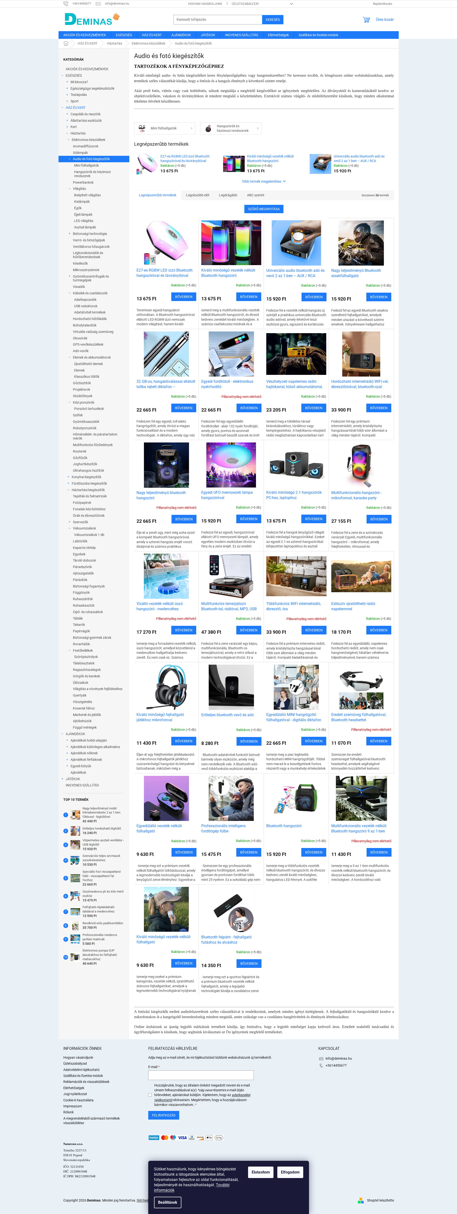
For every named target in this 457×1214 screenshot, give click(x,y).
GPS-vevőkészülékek (88, 344)
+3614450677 (336, 1065)
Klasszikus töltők (86, 376)
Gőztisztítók (82, 383)
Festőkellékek (83, 650)
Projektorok (81, 389)
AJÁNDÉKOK (75, 734)
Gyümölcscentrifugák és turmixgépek (91, 278)
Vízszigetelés (82, 702)
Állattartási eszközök (86, 120)
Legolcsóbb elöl (197, 195)
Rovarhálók (81, 644)
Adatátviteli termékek (90, 312)
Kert (74, 127)
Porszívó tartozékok (89, 409)
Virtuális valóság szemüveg (93, 332)
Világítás (79, 189)
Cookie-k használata (78, 1100)
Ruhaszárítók (83, 599)
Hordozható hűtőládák (90, 319)
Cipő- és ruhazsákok (88, 612)
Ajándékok (78, 772)
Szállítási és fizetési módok (83, 1076)
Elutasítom (261, 1172)
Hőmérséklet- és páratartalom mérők (95, 436)
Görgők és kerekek (86, 676)
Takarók (79, 625)
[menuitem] (85, 35)
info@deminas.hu (339, 1058)
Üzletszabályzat (245, 4)
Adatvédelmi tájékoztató (81, 1070)
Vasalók (79, 287)
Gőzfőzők (80, 458)
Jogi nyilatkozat (75, 1094)
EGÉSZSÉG (74, 75)
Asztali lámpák (85, 227)
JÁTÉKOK (73, 779)
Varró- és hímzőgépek (89, 240)
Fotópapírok (82, 503)
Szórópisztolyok (86, 657)
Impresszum (72, 1106)
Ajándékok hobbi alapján (89, 740)
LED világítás (83, 221)
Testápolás (79, 95)
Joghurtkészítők (85, 464)
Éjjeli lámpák (83, 214)
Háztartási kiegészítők (88, 490)
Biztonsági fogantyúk (89, 586)
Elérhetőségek (73, 1088)
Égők (78, 208)
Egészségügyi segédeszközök (92, 88)
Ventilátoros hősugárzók (91, 247)
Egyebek (79, 554)
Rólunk (68, 1112)
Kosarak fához (84, 708)
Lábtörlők (80, 541)
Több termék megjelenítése (261, 181)
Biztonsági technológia (90, 234)
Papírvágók (81, 631)
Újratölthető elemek (88, 364)
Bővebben (183, 297)
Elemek (79, 370)
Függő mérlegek (85, 727)
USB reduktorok (85, 306)
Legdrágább (228, 195)
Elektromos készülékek (88, 140)
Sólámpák (80, 153)
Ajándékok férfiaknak (86, 759)
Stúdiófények (82, 396)
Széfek (78, 415)
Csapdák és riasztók (86, 114)
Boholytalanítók (84, 325)
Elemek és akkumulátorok (92, 357)
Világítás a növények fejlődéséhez (98, 689)
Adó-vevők (81, 351)
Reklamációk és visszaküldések (86, 1082)
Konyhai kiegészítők (86, 477)
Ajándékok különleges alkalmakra (95, 747)
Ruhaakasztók (84, 605)
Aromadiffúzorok (85, 146)
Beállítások (167, 1202)
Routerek (79, 451)
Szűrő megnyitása (264, 209)
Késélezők (80, 263)
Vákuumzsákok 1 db (89, 535)
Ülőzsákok (80, 683)
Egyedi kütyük (81, 766)
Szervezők (80, 522)
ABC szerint (255, 195)
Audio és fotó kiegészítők (91, 159)
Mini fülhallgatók (86, 165)
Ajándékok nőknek (84, 753)
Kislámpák (82, 201)
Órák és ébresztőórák (89, 515)
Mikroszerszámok (86, 270)
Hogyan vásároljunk (205, 4)
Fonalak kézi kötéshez (89, 509)
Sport (75, 101)
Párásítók (80, 580)
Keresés (273, 20)
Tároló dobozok (84, 560)
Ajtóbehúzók (82, 721)
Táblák (78, 618)
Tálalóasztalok (84, 663)
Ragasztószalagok (87, 670)
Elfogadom (290, 1172)
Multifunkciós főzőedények (93, 445)
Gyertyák (79, 695)
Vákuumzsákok (84, 528)
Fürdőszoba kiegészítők (89, 483)
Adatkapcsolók (85, 300)
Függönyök (81, 592)
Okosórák (80, 338)
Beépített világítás (87, 195)
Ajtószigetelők (83, 573)
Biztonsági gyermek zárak (92, 637)
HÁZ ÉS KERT (75, 108)
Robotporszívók (84, 428)
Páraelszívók (82, 567)
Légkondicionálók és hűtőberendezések (88, 255)
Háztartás (78, 133)
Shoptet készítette (380, 1200)
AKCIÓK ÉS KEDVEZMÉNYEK (87, 69)
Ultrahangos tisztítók (88, 470)
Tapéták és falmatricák (90, 496)
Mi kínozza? (79, 82)
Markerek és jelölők (87, 715)
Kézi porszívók (83, 402)
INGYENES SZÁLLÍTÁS (82, 785)
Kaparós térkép (84, 548)
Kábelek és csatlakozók (90, 293)
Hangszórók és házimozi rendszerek (92, 174)
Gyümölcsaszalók (86, 422)
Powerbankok (83, 182)
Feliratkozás (163, 1115)
